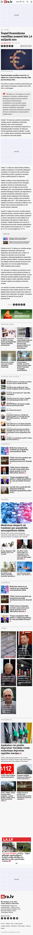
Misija (12, 923)
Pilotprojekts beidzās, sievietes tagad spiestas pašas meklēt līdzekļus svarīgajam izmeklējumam (24, 366)
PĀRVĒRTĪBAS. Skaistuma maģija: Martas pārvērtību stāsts (18, 404)
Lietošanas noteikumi (5, 926)
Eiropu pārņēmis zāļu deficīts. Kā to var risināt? (8, 552)
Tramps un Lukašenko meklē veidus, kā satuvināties (19, 438)
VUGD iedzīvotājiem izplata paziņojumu (8, 776)
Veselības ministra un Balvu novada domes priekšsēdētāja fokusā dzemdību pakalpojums (8, 342)
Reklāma (8, 923)
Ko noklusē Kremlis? (13, 410)
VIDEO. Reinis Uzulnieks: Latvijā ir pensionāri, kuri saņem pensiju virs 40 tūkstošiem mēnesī (19, 470)
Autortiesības (14, 926)
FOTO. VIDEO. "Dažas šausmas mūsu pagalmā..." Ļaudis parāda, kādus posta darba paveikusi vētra (8, 796)
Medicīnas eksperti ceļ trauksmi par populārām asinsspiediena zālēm (18, 238)
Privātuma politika (18, 923)
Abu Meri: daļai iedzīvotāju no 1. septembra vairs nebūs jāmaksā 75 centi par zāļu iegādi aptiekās (24, 555)
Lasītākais (5, 444)
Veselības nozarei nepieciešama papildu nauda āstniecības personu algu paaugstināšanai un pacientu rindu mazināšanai (24, 343)
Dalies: (10, 304)
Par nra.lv (3, 923)
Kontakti (2, 928)
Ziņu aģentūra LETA (6, 43)
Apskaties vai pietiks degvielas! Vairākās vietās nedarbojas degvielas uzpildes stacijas (15, 749)
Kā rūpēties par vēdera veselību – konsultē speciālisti (8, 574)
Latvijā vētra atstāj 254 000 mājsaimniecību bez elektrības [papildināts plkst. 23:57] (21, 489)
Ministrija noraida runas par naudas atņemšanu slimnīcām (7, 364)
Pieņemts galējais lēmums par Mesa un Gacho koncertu (24, 777)
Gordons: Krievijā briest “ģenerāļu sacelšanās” (18, 393)
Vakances (28, 926)
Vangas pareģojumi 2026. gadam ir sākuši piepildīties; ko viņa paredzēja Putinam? (20, 479)
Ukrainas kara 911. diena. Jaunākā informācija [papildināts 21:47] (18, 399)
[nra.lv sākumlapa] (8, 2)
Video (4, 628)
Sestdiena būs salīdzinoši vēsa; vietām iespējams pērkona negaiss (18, 388)
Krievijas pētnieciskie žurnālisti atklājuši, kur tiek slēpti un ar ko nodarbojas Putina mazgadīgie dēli (18, 430)
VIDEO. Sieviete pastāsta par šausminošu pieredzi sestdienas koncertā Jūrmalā (19, 242)
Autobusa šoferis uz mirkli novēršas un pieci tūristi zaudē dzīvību (19, 382)
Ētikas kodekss (21, 926)
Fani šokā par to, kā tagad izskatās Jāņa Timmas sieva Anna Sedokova (18, 424)
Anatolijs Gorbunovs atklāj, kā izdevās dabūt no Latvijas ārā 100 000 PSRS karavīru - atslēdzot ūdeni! (18, 417)
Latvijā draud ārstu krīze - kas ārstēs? (23, 573)
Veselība (6, 30)
